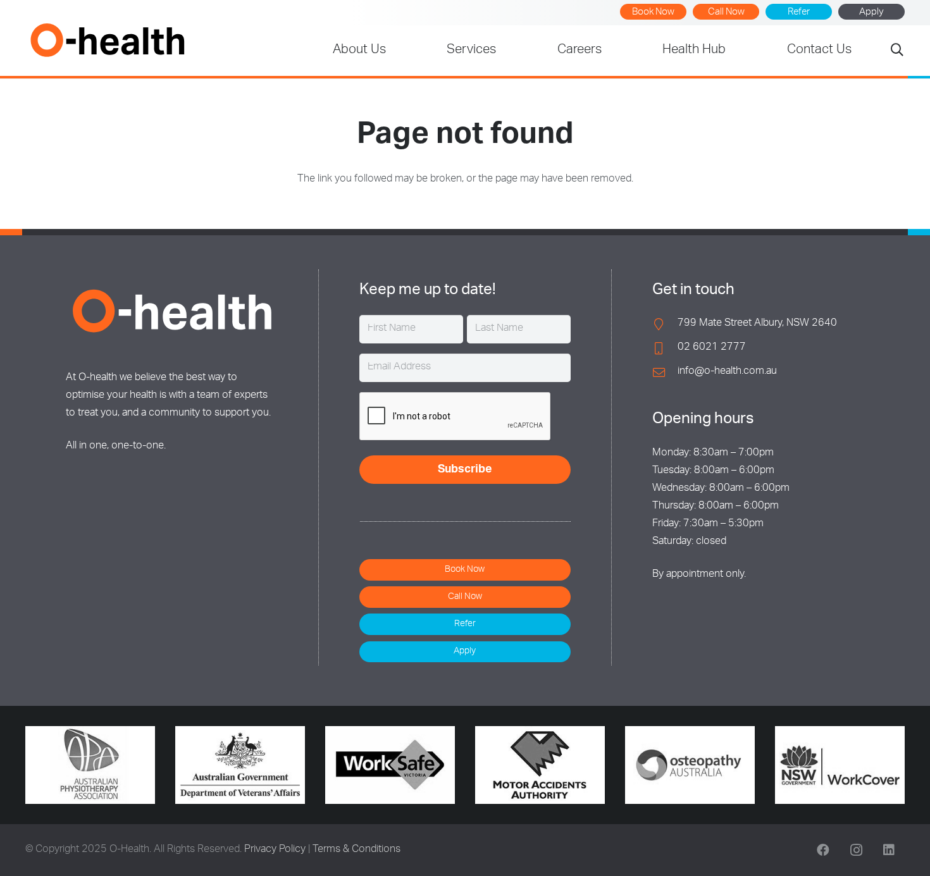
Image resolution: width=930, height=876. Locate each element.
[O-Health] (107, 40)
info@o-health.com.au (727, 372)
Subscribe (465, 470)
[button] (897, 51)
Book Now (653, 12)
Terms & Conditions (356, 850)
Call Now (726, 12)
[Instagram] (856, 850)
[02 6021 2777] (665, 348)
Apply (871, 12)
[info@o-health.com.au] (665, 372)
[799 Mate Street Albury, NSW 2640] (665, 324)
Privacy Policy (275, 850)
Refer (799, 12)
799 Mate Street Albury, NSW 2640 (757, 324)
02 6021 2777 (712, 348)
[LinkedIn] (889, 850)
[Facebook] (823, 850)
